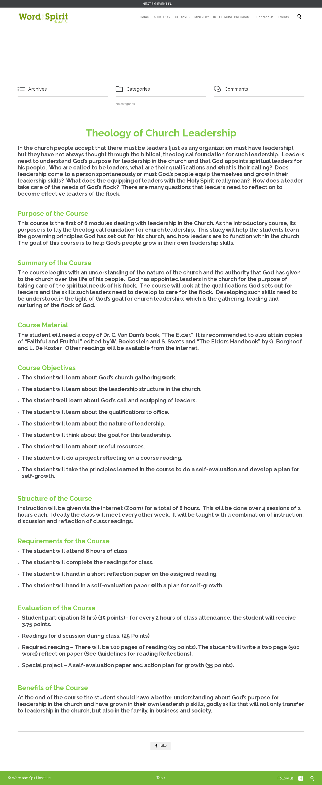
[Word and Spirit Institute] (43, 17)
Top (159, 778)
